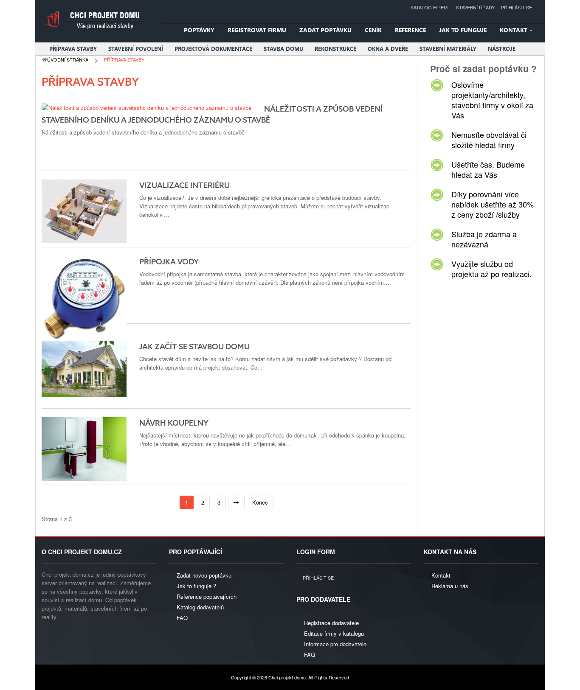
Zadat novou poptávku (204, 575)
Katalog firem (429, 7)
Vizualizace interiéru (184, 186)
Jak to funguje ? (196, 586)
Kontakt (440, 575)
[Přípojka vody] (84, 297)
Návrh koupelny (173, 423)
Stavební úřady (475, 7)
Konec (260, 502)
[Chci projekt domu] (96, 20)
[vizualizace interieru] (84, 210)
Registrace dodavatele (331, 623)
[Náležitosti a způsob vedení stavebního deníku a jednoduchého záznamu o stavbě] (146, 107)
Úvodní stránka (67, 59)
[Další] (236, 503)
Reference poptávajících (207, 596)
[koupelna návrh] (84, 448)
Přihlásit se (516, 7)
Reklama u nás (449, 586)
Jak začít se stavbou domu (194, 347)
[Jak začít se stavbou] (84, 368)
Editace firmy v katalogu (334, 633)
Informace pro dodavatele (335, 644)
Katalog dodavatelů (200, 607)
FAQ (182, 618)
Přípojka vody (169, 262)
